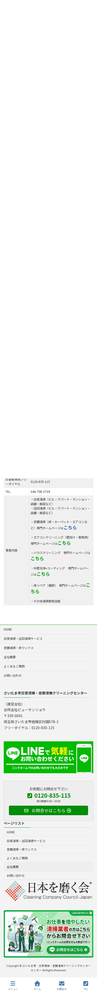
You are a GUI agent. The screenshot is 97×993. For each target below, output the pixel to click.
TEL (86, 989)
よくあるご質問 (14, 666)
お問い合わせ (13, 675)
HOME (8, 629)
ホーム (37, 989)
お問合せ (62, 989)
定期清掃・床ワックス (19, 648)
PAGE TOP (89, 970)
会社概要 (10, 657)
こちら (70, 527)
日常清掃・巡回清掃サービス (23, 638)
